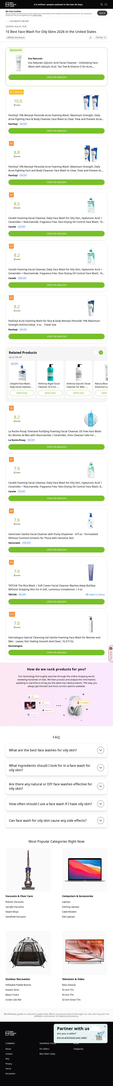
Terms (8, 1068)
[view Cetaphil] (22, 372)
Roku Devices (69, 984)
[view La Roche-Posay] (17, 418)
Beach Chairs (12, 994)
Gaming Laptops (70, 906)
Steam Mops (12, 911)
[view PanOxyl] (18, 102)
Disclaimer (10, 1073)
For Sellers (44, 1049)
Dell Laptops (68, 916)
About (8, 1049)
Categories (78, 1049)
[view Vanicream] (17, 521)
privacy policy (37, 15)
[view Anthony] (50, 372)
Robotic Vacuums (15, 901)
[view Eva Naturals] (18, 63)
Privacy (9, 1063)
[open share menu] (91, 37)
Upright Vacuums (15, 906)
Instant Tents (12, 989)
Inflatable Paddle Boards (18, 984)
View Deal (22, 393)
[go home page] (11, 4)
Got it (102, 13)
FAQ (7, 1058)
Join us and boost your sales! (72, 1037)
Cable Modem (69, 911)
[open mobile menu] (105, 4)
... (6, 21)
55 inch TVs (68, 989)
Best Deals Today (47, 1053)
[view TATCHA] (17, 572)
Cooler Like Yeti (13, 999)
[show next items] (101, 352)
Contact (9, 1053)
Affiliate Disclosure (15, 37)
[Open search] (101, 4)
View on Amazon (56, 77)
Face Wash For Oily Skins (19, 21)
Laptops (66, 901)
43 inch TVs (68, 994)
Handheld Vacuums (16, 916)
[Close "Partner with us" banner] (105, 1026)
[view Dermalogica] (17, 624)
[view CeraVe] (17, 205)
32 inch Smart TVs (71, 999)
